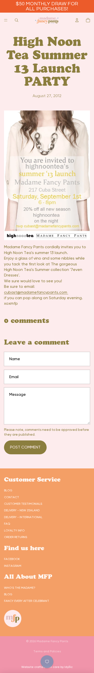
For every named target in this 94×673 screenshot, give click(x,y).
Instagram (12, 566)
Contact (11, 497)
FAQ (7, 523)
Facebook (12, 559)
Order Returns (15, 537)
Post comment (25, 447)
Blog (8, 490)
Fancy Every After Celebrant (26, 601)
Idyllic (68, 667)
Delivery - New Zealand (22, 510)
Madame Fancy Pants (52, 641)
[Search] (16, 20)
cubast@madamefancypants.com (36, 292)
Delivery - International (23, 517)
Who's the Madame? (19, 588)
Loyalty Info (14, 530)
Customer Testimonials (23, 504)
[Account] (76, 20)
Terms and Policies (47, 651)
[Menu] (6, 20)
